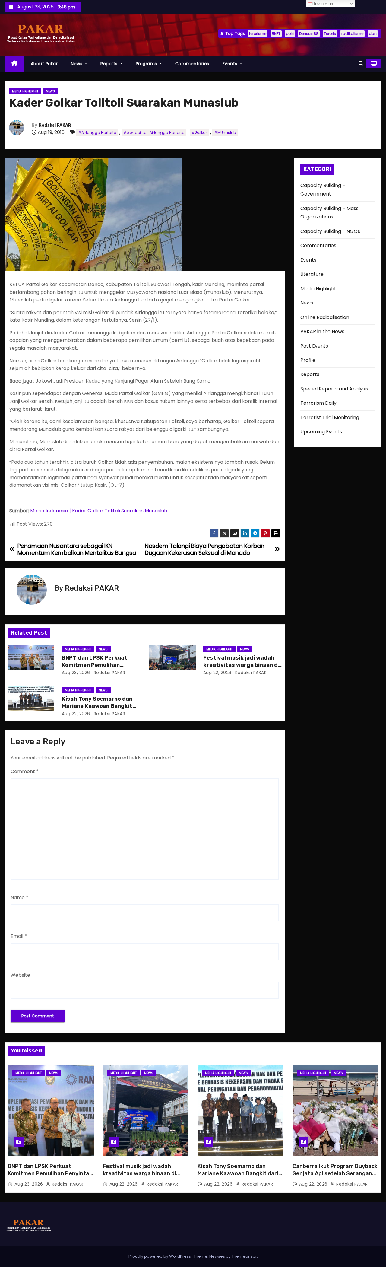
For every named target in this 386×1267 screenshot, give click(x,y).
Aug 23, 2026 (76, 673)
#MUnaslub (225, 132)
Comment (25, 771)
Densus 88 (308, 33)
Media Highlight (25, 91)
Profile (307, 360)
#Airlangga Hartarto (97, 132)
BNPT (276, 33)
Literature (312, 274)
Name (19, 897)
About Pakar (44, 64)
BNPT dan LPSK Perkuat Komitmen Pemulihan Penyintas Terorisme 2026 (98, 665)
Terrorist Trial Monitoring (329, 417)
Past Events (314, 345)
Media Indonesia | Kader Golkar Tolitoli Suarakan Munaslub (99, 510)
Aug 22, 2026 (217, 673)
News (77, 64)
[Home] (14, 64)
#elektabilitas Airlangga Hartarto (153, 132)
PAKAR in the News (322, 331)
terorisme (257, 33)
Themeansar (244, 1256)
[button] (361, 63)
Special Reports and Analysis (334, 388)
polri (290, 33)
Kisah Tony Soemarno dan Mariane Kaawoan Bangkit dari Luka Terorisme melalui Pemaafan (238, 1177)
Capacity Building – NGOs (330, 231)
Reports (109, 64)
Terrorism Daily (318, 403)
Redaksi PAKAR (55, 125)
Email (19, 936)
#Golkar (199, 132)
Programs (147, 64)
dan (373, 33)
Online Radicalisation (324, 317)
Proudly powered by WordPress (160, 1256)
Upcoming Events (321, 431)
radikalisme (352, 33)
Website (20, 975)
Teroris (330, 33)
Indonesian (323, 3)
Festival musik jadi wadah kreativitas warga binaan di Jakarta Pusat (241, 665)
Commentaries (192, 64)
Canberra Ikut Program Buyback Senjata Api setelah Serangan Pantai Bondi (335, 1173)
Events (231, 64)
